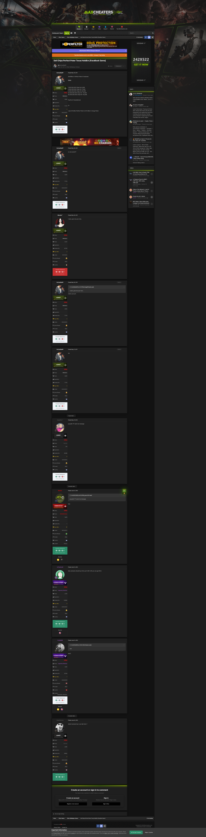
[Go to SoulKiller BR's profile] (130, 202)
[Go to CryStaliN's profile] (60, 647)
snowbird (135, 175)
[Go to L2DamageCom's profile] (130, 94)
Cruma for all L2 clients (139, 196)
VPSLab (136, 160)
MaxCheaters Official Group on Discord (90, 50)
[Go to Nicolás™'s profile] (60, 222)
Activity (86, 29)
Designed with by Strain (60, 824)
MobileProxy (137, 142)
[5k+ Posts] (58, 559)
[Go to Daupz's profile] (130, 105)
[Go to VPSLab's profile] (130, 157)
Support (105, 28)
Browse (79, 29)
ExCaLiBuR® (63, 65)
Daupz (136, 106)
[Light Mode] (75, 33)
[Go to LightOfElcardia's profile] (130, 180)
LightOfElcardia (136, 184)
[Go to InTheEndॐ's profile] (60, 574)
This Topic (146, 33)
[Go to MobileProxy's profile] (130, 139)
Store (93, 29)
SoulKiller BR (136, 204)
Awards (112, 28)
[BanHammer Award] (62, 559)
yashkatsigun (137, 124)
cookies (73, 833)
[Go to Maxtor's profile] (60, 498)
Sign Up (67, 33)
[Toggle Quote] (70, 287)
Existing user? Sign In (57, 33)
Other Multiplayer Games (73, 67)
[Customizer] (71, 33)
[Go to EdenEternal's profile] (60, 727)
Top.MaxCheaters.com (122, 28)
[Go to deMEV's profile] (130, 190)
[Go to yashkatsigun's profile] (130, 121)
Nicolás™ (60, 215)
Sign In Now (106, 803)
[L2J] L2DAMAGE (137, 93)
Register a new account (73, 803)
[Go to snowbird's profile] (130, 173)
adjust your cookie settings (111, 833)
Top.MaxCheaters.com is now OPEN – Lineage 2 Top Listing (89, 55)
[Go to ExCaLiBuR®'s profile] (55, 66)
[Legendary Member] (60, 632)
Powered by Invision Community (144, 826)
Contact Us (64, 827)
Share (110, 66)
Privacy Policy (57, 827)
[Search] (152, 33)
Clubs (99, 28)
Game (69, 80)
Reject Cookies (149, 832)
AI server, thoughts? (138, 104)
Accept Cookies (136, 832)
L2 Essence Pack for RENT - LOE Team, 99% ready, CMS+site (140, 181)
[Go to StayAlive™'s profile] (60, 427)
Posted (148, 95)
